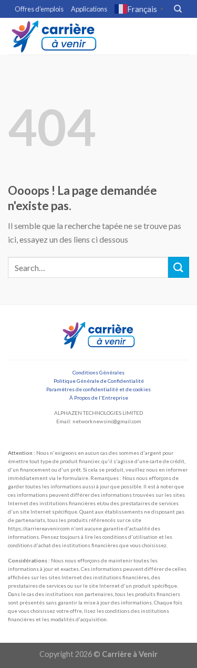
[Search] (178, 9)
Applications (89, 9)
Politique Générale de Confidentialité (99, 381)
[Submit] (178, 267)
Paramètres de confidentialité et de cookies (98, 389)
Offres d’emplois (39, 9)
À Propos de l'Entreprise (98, 397)
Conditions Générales (98, 372)
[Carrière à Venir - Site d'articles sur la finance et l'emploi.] (54, 36)
